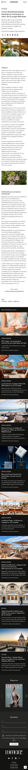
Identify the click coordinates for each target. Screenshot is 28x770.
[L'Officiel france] (14, 2)
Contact (14, 762)
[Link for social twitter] (9, 758)
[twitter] (12, 35)
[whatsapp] (15, 35)
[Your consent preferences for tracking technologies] (25, 767)
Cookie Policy (14, 767)
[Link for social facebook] (12, 758)
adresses (16, 301)
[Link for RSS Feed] (19, 758)
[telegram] (17, 35)
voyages (4, 301)
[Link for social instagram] (15, 758)
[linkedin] (10, 35)
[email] (2, 35)
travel (10, 301)
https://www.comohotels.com (15, 291)
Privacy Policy (14, 765)
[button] (25, 178)
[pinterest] (7, 35)
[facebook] (5, 35)
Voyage (4, 8)
